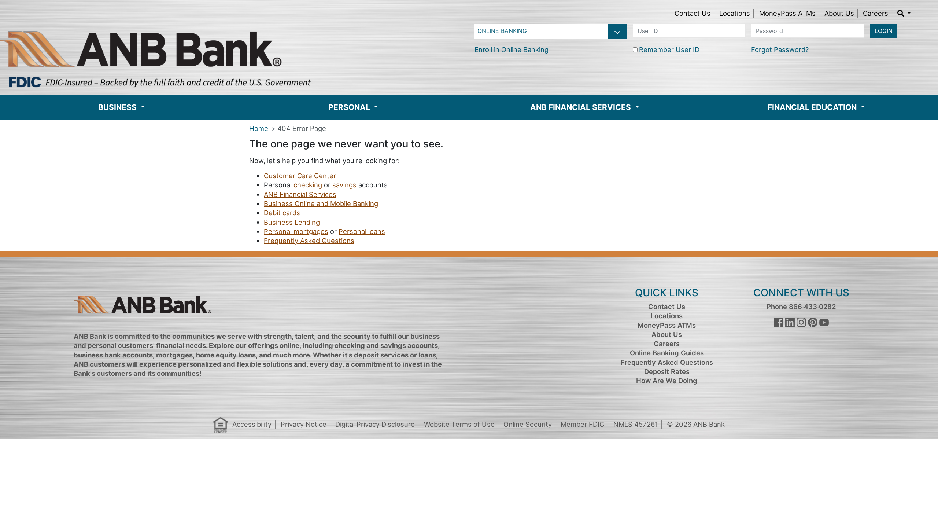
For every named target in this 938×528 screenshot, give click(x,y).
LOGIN (884, 30)
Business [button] (118, 107)
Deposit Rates (667, 371)
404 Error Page (301, 128)
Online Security (527, 424)
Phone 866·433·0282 (801, 306)
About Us (839, 13)
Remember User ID (669, 49)
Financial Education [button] (813, 107)
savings (344, 185)
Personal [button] (350, 107)
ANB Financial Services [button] (581, 107)
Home (258, 128)
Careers (875, 13)
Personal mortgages (296, 231)
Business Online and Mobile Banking (321, 203)
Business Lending (292, 222)
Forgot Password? (780, 49)
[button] (904, 13)
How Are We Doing (666, 381)
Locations (734, 13)
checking (307, 185)
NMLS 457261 (635, 424)
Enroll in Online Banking (511, 49)
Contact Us (692, 13)
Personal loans (362, 231)
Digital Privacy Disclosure (375, 424)
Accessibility (252, 424)
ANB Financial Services (300, 194)
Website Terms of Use (459, 424)
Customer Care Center (300, 176)
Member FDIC (582, 424)
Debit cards (282, 213)
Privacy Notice (303, 424)
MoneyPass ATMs (787, 13)
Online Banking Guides (667, 353)
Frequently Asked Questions (309, 240)
